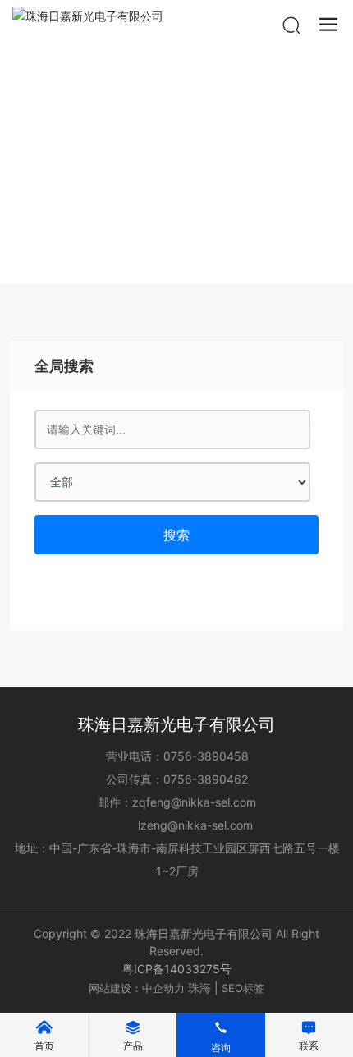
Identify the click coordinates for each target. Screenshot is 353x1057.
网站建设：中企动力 (137, 988)
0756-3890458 (206, 756)
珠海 (199, 988)
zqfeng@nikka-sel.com (194, 802)
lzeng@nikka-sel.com (195, 825)
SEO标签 (243, 988)
